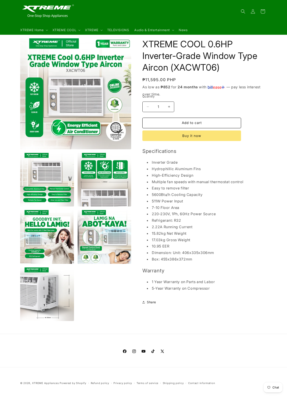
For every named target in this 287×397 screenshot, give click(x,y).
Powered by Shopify (73, 383)
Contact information (201, 382)
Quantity (148, 96)
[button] (33, 30)
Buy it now (191, 136)
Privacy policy (122, 382)
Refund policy (100, 382)
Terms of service (147, 382)
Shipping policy (173, 382)
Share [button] (151, 302)
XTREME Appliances (45, 383)
